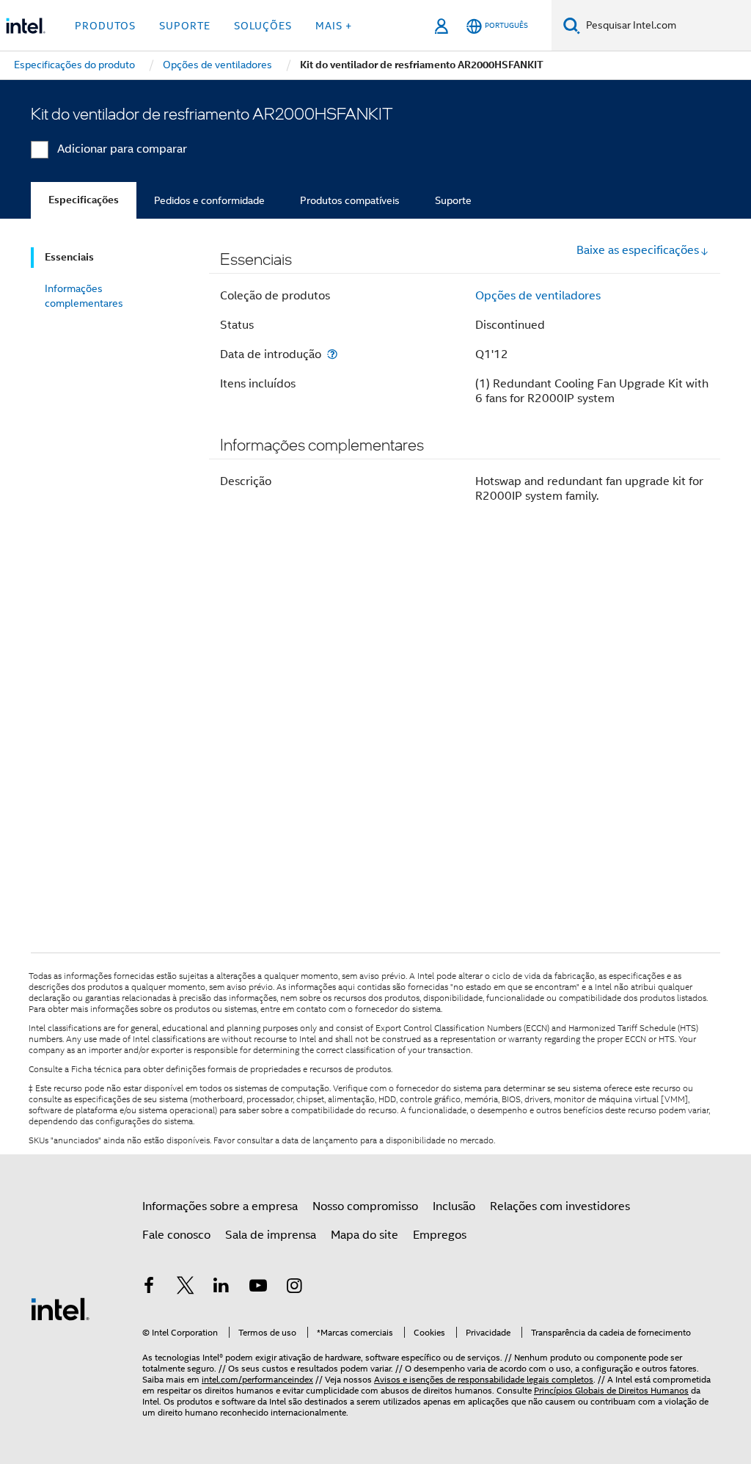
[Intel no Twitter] (185, 1288)
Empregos (439, 1235)
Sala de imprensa (270, 1235)
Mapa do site (364, 1235)
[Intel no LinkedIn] (221, 1288)
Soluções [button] (263, 25)
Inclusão (454, 1206)
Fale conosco (176, 1235)
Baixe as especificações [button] (637, 250)
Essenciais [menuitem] (69, 257)
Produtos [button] (105, 25)
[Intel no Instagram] (294, 1288)
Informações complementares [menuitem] (84, 296)
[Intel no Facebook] (148, 1288)
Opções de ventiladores (538, 295)
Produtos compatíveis (350, 200)
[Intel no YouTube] (258, 1288)
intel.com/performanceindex (257, 1379)
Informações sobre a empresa (220, 1206)
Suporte (453, 200)
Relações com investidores (560, 1206)
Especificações (83, 200)
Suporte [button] (184, 25)
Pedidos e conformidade (209, 200)
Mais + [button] (333, 25)
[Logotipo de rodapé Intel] (60, 1308)
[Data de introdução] (332, 354)
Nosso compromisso (365, 1206)
